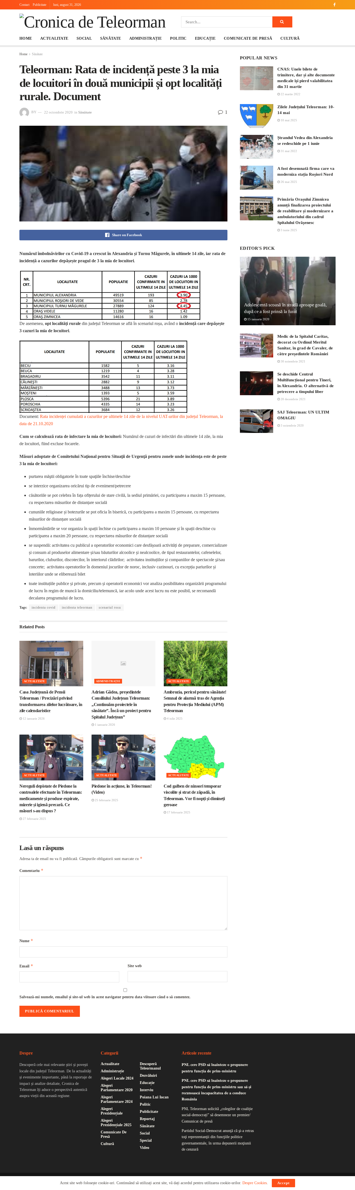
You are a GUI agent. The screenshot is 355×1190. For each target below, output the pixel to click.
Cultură (290, 38)
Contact (24, 5)
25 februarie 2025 (106, 800)
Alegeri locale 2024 (117, 1078)
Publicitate (39, 5)
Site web (135, 966)
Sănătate (110, 38)
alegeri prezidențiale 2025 (116, 1122)
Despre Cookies (254, 1183)
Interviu (146, 1090)
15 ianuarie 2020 (258, 319)
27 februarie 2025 (34, 818)
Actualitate (54, 38)
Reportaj (147, 1119)
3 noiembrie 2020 (292, 425)
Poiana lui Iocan (154, 1097)
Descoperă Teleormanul (150, 1066)
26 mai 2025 (288, 181)
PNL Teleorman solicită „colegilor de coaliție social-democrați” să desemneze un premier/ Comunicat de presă (217, 1115)
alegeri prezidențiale (112, 1111)
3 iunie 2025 (288, 230)
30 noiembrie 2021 (292, 361)
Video (144, 1148)
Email (26, 966)
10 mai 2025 (288, 120)
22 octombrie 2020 (58, 112)
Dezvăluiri (148, 1075)
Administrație (145, 38)
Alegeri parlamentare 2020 (117, 1087)
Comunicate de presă (248, 38)
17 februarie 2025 (178, 812)
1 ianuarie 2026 (104, 724)
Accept (283, 1183)
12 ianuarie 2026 (33, 718)
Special (146, 1140)
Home (25, 38)
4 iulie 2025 (174, 718)
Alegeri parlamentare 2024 (117, 1099)
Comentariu (31, 870)
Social (84, 38)
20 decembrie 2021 (293, 399)
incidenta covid (43, 607)
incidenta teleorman (77, 607)
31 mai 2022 (288, 151)
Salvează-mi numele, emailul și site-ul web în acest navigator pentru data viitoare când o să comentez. (105, 997)
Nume (26, 940)
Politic (178, 38)
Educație (205, 38)
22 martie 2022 (290, 94)
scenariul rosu (110, 607)
